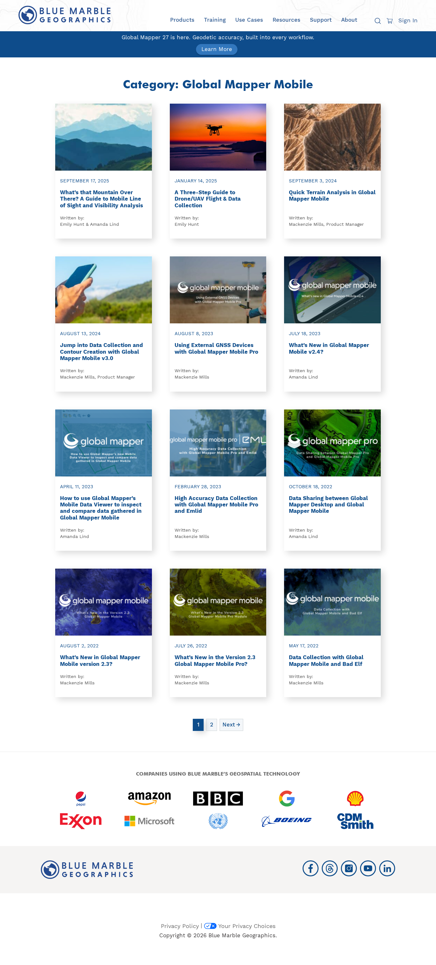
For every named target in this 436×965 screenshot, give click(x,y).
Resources (286, 20)
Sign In (407, 20)
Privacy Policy (180, 926)
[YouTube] (368, 868)
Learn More (216, 49)
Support (321, 20)
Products (182, 20)
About (349, 20)
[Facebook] (311, 868)
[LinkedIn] (387, 868)
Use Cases (249, 20)
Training (215, 20)
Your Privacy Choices (246, 926)
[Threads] (330, 868)
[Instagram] (349, 868)
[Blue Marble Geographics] (64, 15)
